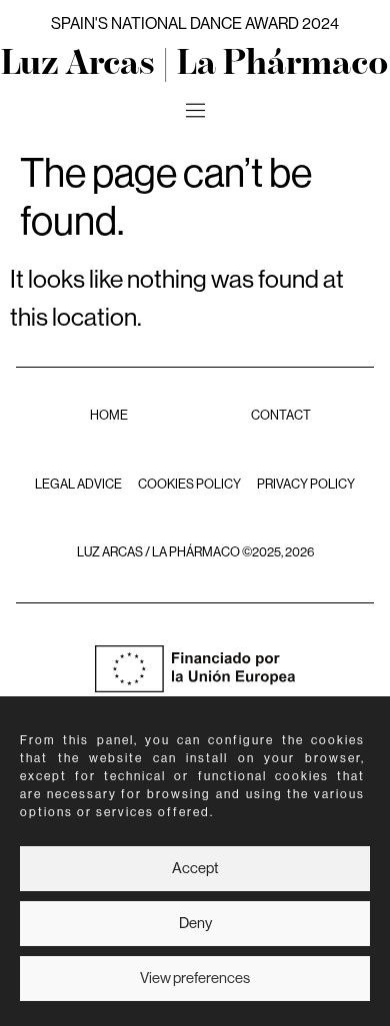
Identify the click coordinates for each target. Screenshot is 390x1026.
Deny (195, 923)
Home (109, 416)
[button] (195, 112)
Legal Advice (78, 485)
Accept (195, 868)
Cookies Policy (189, 485)
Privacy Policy (306, 485)
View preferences (195, 978)
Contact (281, 416)
